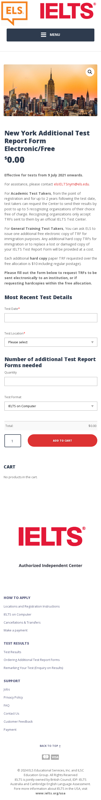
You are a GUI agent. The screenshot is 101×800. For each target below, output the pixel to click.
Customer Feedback (18, 721)
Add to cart (62, 440)
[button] (90, 72)
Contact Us (11, 713)
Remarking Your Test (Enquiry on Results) (33, 668)
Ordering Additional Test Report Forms (32, 660)
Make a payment (15, 630)
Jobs (7, 689)
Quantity (10, 372)
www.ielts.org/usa (50, 793)
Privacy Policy (13, 697)
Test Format (12, 397)
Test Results (12, 652)
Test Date (12, 309)
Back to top (49, 746)
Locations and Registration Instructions (32, 606)
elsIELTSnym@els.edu (71, 184)
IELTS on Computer (17, 614)
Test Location (14, 333)
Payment (10, 730)
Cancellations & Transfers (22, 622)
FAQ (7, 705)
